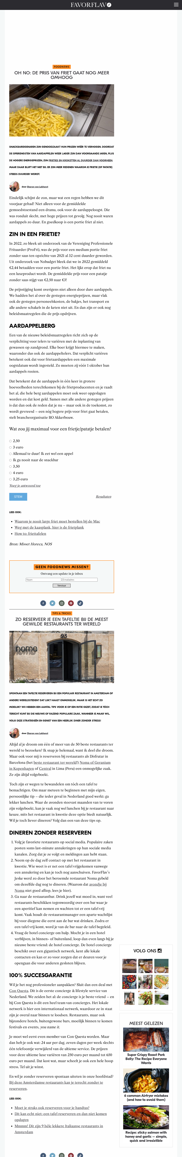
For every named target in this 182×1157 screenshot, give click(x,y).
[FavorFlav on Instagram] (146, 977)
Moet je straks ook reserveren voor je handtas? (52, 1108)
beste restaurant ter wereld (55, 763)
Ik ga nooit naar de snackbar (35, 460)
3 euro (17, 447)
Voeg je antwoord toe (25, 486)
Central (45, 769)
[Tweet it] (52, 604)
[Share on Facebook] (43, 604)
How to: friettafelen (30, 534)
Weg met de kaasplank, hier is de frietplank (49, 527)
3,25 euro (20, 479)
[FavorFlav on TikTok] (80, 604)
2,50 (16, 441)
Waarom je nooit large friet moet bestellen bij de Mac (57, 521)
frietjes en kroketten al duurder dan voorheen (80, 160)
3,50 (16, 466)
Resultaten (103, 496)
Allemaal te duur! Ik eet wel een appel (42, 454)
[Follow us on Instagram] (61, 604)
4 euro (17, 473)
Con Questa (18, 991)
